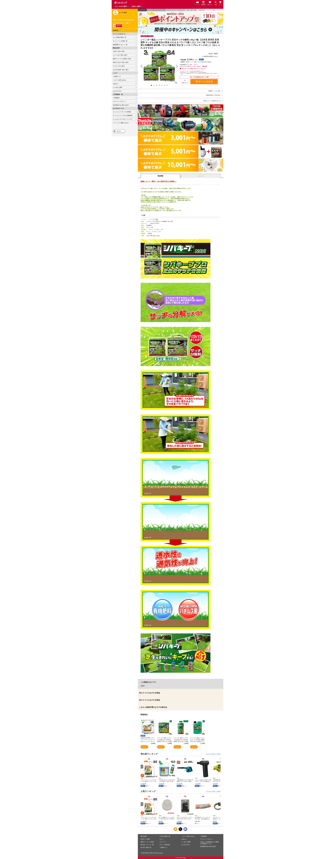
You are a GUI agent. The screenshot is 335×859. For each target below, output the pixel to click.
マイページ (163, 842)
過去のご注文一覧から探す (121, 62)
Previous (142, 767)
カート (161, 839)
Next (219, 767)
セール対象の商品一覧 (119, 37)
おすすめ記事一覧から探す (121, 69)
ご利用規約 (116, 97)
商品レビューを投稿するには (212, 101)
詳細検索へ (116, 30)
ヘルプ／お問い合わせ (119, 80)
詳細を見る (144, 747)
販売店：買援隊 (213, 53)
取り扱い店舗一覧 (146, 847)
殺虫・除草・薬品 (191, 10)
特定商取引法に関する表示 (121, 105)
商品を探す (144, 836)
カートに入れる (204, 81)
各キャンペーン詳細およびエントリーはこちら (194, 68)
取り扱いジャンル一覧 (147, 844)
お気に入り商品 (145, 839)
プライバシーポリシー (119, 101)
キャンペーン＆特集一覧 (120, 41)
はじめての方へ (117, 91)
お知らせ (115, 83)
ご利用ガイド (117, 76)
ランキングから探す (119, 66)
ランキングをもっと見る (213, 754)
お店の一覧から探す (119, 51)
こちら (161, 853)
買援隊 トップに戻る (214, 91)
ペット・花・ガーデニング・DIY (156, 10)
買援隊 (143, 685)
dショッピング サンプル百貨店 (122, 112)
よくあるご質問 (117, 87)
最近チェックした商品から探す (122, 58)
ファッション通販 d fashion (121, 123)
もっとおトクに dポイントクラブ (122, 119)
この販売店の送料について (210, 56)
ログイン (119, 131)
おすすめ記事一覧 (165, 836)
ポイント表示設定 (165, 844)
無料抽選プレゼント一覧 (120, 44)
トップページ (142, 10)
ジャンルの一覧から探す (120, 55)
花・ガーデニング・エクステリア (175, 10)
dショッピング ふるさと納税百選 (122, 115)
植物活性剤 (201, 10)
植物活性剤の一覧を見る (213, 95)
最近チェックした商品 (147, 842)
